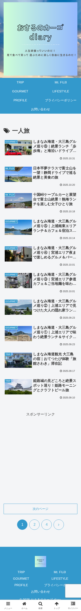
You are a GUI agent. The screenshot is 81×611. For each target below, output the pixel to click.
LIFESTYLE (60, 578)
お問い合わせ (40, 591)
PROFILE (21, 585)
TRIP (21, 572)
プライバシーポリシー (60, 585)
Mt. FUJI (60, 572)
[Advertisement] (40, 458)
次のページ (40, 509)
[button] (72, 554)
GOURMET (21, 578)
